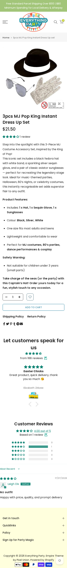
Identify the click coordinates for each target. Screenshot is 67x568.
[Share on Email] (21, 323)
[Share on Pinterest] (11, 323)
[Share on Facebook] (4, 323)
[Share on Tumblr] (14, 323)
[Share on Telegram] (17, 323)
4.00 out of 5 (42, 431)
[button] (11, 137)
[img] (33, 353)
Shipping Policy (13, 316)
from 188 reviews (31, 358)
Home (6, 37)
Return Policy (36, 316)
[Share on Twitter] (7, 323)
